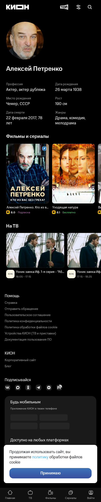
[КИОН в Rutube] (60, 387)
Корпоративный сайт (20, 360)
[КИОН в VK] (9, 387)
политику (40, 457)
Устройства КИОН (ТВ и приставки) (30, 333)
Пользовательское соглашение (27, 315)
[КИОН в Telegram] (40, 387)
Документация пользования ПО (28, 339)
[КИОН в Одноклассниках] (29, 387)
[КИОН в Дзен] (50, 387)
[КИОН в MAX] (19, 387)
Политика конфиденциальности (28, 321)
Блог (8, 366)
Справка (11, 303)
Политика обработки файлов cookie (31, 327)
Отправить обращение (21, 309)
